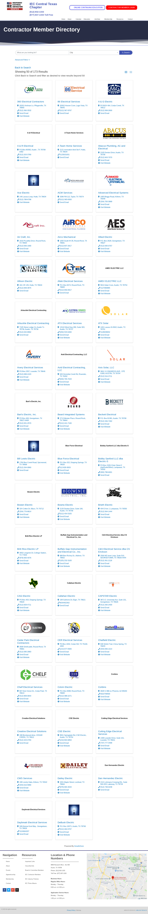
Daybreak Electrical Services (32, 822)
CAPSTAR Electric (107, 596)
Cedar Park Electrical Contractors (28, 641)
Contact (130, 19)
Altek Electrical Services (70, 281)
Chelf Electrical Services (29, 687)
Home (63, 19)
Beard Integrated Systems (71, 414)
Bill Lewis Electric (26, 458)
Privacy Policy (71, 910)
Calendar (78, 19)
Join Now (97, 19)
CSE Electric (64, 731)
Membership (108, 19)
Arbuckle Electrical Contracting (33, 323)
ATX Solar (103, 323)
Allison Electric (25, 281)
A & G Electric (105, 101)
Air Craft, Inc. (24, 237)
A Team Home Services (70, 146)
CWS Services (24, 778)
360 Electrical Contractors (30, 101)
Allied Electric (105, 237)
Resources (120, 19)
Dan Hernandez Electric (110, 778)
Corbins (102, 687)
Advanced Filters (21, 60)
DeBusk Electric (66, 822)
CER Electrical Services (70, 640)
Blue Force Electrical (68, 458)
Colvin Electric (65, 687)
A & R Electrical (25, 146)
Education (87, 19)
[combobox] (94, 53)
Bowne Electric (65, 505)
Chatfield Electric (107, 640)
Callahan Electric (66, 596)
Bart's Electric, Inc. (27, 414)
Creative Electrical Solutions (31, 731)
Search (127, 52)
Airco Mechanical (67, 237)
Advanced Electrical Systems (113, 192)
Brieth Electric (105, 505)
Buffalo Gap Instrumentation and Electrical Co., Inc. (72, 550)
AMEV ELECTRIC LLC (109, 281)
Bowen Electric (25, 505)
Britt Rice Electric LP (27, 549)
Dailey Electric (65, 778)
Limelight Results (141, 910)
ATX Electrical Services (70, 323)
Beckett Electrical (107, 414)
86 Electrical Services (69, 101)
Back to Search (23, 67)
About (69, 19)
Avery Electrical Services (30, 367)
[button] (126, 72)
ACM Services (65, 192)
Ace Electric (23, 192)
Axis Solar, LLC (106, 367)
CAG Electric (23, 596)
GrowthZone (79, 846)
